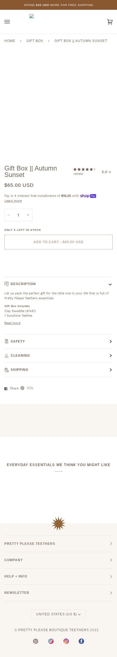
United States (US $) (56, 614)
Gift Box (34, 41)
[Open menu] (12, 21)
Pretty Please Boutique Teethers (53, 630)
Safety (18, 341)
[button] (83, 169)
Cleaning (20, 355)
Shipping (19, 370)
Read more (12, 323)
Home (9, 41)
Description (23, 284)
